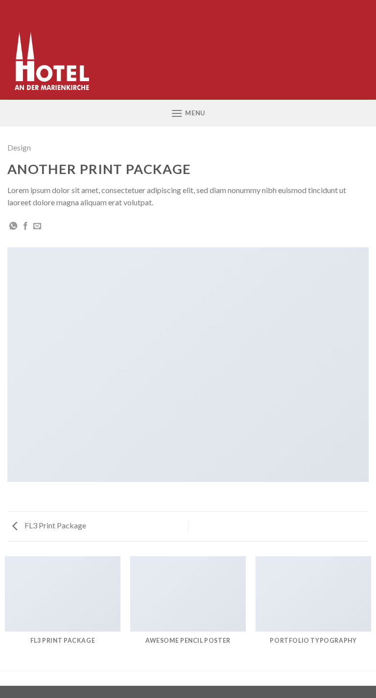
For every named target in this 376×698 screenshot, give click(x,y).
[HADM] (56, 50)
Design (19, 147)
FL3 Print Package (54, 525)
